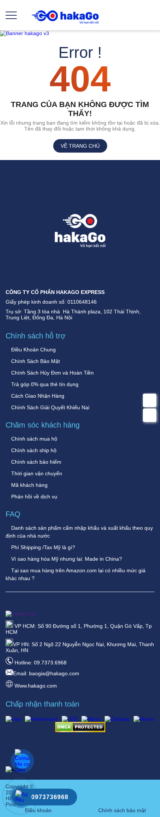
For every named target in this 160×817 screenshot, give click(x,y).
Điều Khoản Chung (33, 350)
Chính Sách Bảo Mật (35, 361)
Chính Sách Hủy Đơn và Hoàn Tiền (52, 373)
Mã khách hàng (29, 485)
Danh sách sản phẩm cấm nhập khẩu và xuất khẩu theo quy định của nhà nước (79, 532)
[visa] (13, 719)
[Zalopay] (117, 719)
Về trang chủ (80, 146)
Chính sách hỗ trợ (35, 336)
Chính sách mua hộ (33, 439)
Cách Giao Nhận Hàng (37, 396)
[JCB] (69, 719)
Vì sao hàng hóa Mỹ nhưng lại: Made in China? (66, 559)
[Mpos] (90, 719)
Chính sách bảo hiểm (35, 462)
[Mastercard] (41, 719)
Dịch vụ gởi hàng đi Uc (88, 736)
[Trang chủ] (65, 23)
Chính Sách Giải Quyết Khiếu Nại (49, 407)
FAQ (13, 514)
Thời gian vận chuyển (36, 473)
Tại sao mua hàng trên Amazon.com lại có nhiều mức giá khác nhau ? (75, 574)
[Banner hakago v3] (80, 33)
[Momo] (144, 719)
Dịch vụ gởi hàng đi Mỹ (33, 736)
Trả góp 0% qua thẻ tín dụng (44, 384)
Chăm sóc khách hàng (43, 425)
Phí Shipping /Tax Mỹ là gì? (42, 547)
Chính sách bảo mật (122, 810)
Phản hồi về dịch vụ (33, 497)
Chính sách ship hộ (33, 450)
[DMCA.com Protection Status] (80, 730)
